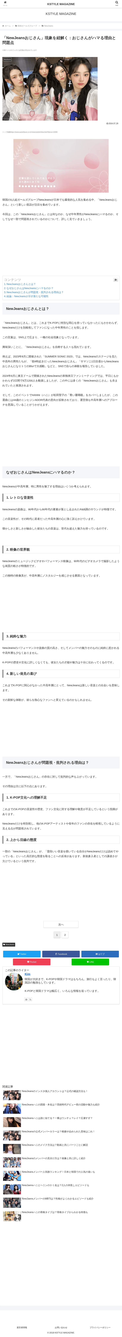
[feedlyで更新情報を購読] (26, 999)
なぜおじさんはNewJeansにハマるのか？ (30, 288)
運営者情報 (22, 1327)
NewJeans (10, 944)
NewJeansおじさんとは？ (21, 284)
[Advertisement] (61, 249)
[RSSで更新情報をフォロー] (30, 999)
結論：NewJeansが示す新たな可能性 (28, 296)
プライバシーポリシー (100, 1327)
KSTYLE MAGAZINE (61, 4)
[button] (112, 673)
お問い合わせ (61, 1327)
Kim (27, 974)
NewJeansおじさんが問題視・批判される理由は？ (35, 292)
